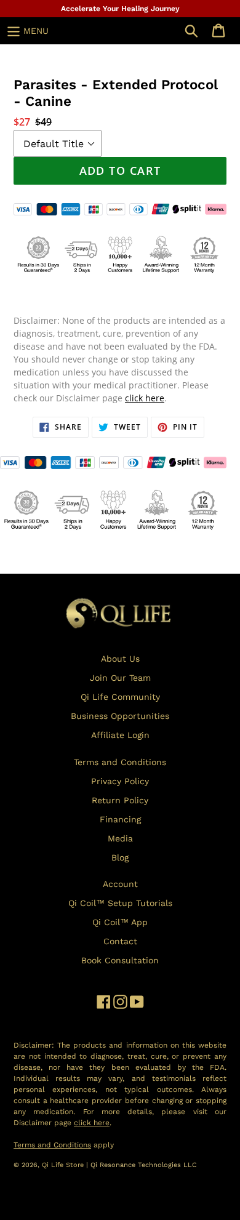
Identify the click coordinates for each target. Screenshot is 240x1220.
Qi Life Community (120, 697)
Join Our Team (120, 678)
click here (144, 398)
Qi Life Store (64, 1165)
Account (120, 884)
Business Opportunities (120, 716)
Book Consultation (120, 960)
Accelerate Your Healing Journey (120, 8)
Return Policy (120, 800)
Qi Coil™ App (120, 922)
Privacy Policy (120, 781)
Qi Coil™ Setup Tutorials (120, 903)
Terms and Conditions (120, 762)
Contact (120, 941)
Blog (120, 857)
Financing (120, 819)
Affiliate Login (120, 735)
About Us (120, 659)
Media (120, 838)
